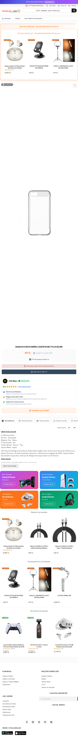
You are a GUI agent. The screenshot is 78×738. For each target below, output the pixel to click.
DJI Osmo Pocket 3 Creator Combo (39, 646)
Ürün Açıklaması (9, 421)
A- (69, 428)
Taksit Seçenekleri (27, 421)
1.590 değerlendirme (24, 386)
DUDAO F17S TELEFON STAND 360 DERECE (39, 67)
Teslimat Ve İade (44, 421)
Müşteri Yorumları (61, 421)
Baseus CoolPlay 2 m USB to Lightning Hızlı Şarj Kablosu (39, 547)
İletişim (73, 5)
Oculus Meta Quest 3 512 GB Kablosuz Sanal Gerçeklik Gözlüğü (64, 646)
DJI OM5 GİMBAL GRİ (64, 595)
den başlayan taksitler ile (40, 359)
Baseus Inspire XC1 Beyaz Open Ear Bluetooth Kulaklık (15, 67)
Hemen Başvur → (49, 2)
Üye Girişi (52, 5)
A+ (75, 428)
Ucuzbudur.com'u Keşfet (40, 410)
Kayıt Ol (63, 5)
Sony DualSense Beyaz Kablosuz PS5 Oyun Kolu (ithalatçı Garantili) (13, 646)
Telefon (17, 18)
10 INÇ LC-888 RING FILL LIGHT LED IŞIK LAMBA (63, 67)
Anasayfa (7, 18)
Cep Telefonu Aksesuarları (33, 18)
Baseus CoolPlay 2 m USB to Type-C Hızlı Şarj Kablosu (64, 547)
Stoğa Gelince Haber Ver (40, 372)
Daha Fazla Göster (10, 466)
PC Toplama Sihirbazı (35, 5)
